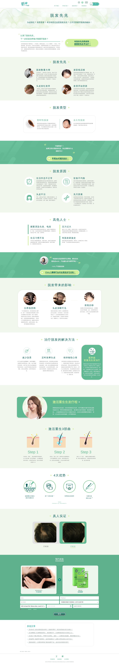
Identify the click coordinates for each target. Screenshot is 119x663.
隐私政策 (35, 609)
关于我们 (56, 5)
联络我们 (84, 5)
